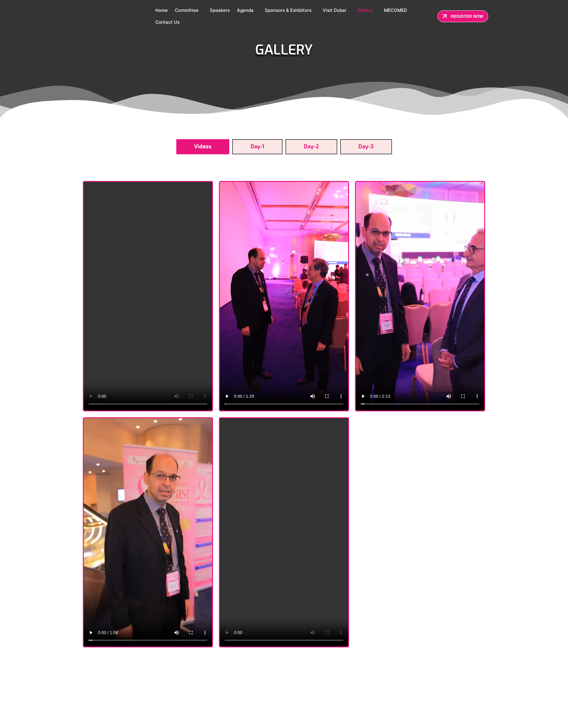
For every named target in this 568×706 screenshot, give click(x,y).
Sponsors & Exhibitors (288, 10)
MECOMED (395, 10)
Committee (187, 10)
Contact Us (167, 22)
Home (161, 10)
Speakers (220, 10)
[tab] (202, 146)
